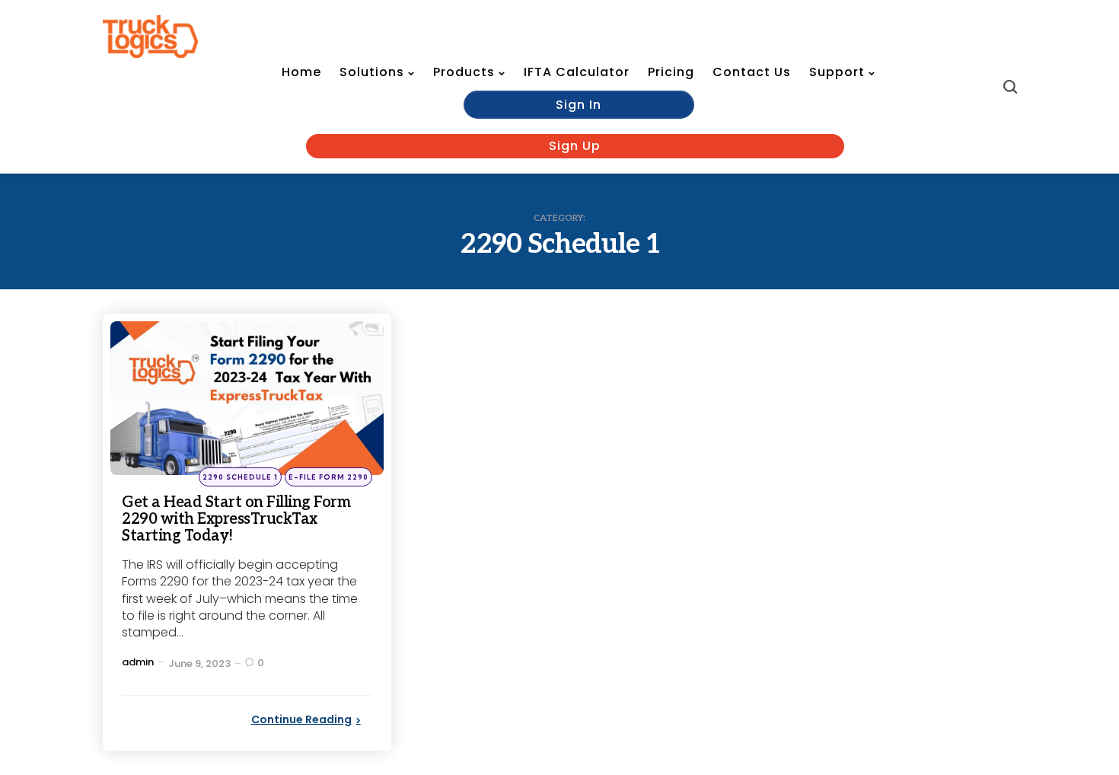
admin (138, 662)
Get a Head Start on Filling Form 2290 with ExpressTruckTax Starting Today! (236, 519)
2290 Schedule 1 (240, 477)
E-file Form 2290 (328, 477)
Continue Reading (301, 719)
